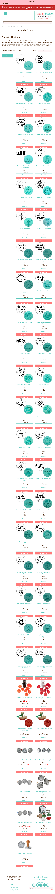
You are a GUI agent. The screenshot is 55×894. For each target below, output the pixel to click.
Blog (14, 891)
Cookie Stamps (21, 27)
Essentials (8, 27)
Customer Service (14, 886)
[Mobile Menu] (5, 14)
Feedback (40, 882)
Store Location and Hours (40, 879)
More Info (24, 81)
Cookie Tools (14, 27)
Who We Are (41, 876)
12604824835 (14, 881)
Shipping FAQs (14, 884)
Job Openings (14, 887)
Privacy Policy (14, 889)
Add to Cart (25, 84)
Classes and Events (41, 881)
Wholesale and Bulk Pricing (41, 878)
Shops (3, 27)
